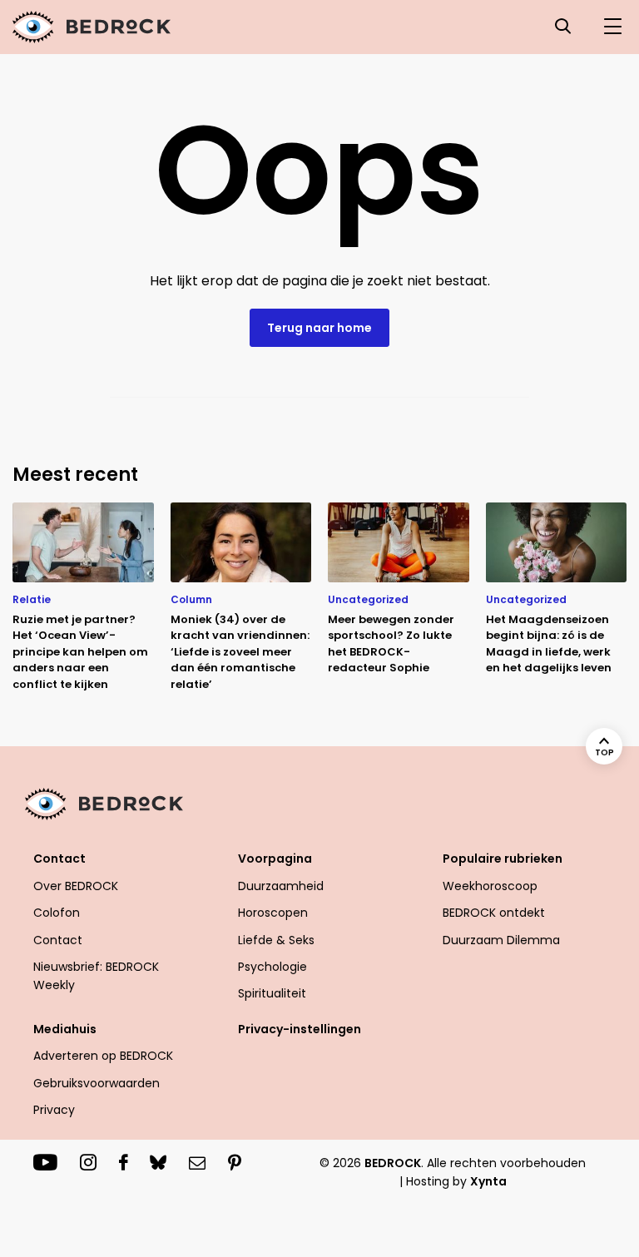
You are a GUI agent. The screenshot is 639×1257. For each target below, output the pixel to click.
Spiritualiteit (272, 993)
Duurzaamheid (281, 886)
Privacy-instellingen (299, 1029)
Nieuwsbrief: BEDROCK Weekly (96, 975)
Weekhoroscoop (490, 886)
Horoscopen (273, 912)
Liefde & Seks (276, 940)
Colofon (56, 912)
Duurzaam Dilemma (501, 940)
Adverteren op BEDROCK (103, 1055)
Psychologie (272, 966)
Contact (57, 940)
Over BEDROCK (75, 886)
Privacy (54, 1109)
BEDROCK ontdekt (494, 912)
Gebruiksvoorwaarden (96, 1083)
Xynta (488, 1181)
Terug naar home (319, 327)
